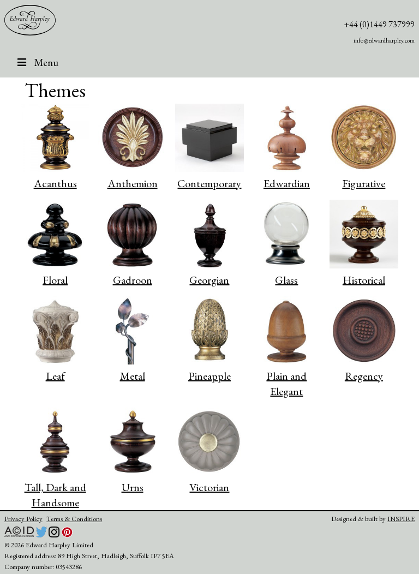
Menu (46, 62)
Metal (132, 376)
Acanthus (55, 183)
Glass (286, 280)
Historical (364, 280)
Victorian (209, 487)
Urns (132, 487)
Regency (364, 376)
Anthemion (132, 183)
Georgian (209, 280)
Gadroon (132, 280)
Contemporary (209, 183)
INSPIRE (401, 518)
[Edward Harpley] (30, 20)
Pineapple (209, 376)
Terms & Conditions (74, 518)
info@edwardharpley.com (384, 40)
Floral (55, 280)
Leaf (55, 376)
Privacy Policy (23, 518)
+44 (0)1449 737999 (379, 24)
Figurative (363, 183)
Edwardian (287, 183)
